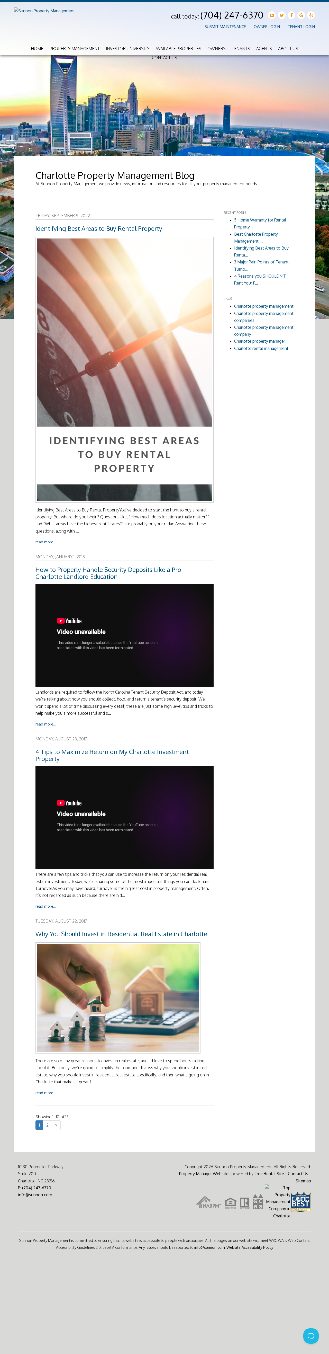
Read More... (45, 541)
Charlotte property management (264, 306)
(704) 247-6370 (231, 15)
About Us (288, 48)
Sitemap (303, 1180)
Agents (264, 48)
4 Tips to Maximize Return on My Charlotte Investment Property (112, 755)
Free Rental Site (269, 1173)
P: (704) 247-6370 (34, 1187)
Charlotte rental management (261, 348)
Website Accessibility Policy (249, 1247)
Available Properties (178, 48)
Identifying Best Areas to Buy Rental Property (98, 228)
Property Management (74, 48)
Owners (216, 48)
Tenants (241, 48)
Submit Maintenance (225, 26)
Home (37, 48)
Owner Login (267, 26)
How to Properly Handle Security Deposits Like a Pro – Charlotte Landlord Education (111, 572)
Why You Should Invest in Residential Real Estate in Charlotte (121, 934)
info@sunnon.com (35, 1194)
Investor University (127, 48)
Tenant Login (301, 26)
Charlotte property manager (259, 341)
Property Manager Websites (205, 1173)
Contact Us (164, 57)
